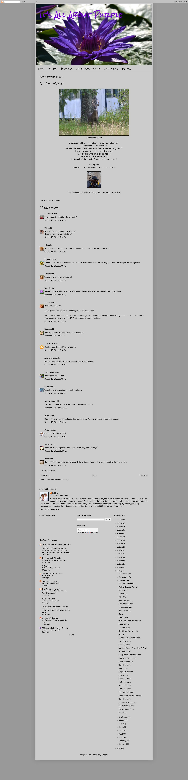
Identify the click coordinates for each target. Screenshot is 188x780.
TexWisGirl (48, 214)
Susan (47, 274)
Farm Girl (48, 259)
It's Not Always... (125, 682)
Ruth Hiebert (49, 372)
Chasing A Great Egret (127, 702)
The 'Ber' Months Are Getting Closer (54, 560)
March (121, 737)
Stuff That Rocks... (126, 600)
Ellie (46, 228)
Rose (46, 459)
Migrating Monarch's (126, 706)
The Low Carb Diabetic (51, 558)
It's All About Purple (81, 14)
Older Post (144, 475)
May (121, 730)
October (122, 580)
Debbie (47, 430)
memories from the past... (51, 583)
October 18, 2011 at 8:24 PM (55, 336)
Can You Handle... (126, 645)
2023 (119, 530)
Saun (46, 387)
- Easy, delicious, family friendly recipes (55, 607)
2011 (119, 571)
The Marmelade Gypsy (51, 589)
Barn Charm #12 (125, 699)
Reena (47, 329)
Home (41, 69)
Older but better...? (49, 581)
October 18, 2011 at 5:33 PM (55, 251)
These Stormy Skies (126, 709)
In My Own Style (48, 599)
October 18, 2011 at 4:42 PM (55, 237)
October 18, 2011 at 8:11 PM (55, 321)
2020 (119, 540)
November (123, 577)
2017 (119, 550)
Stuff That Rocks (125, 689)
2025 (119, 523)
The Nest (51, 69)
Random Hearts (125, 685)
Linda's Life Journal (50, 618)
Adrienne (48, 444)
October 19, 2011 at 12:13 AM (55, 408)
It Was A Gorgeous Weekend (130, 621)
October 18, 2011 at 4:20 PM (55, 220)
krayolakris (49, 343)
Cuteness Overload (126, 692)
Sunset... (122, 634)
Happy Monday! (47, 575)
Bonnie (47, 288)
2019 (119, 544)
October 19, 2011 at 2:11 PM (55, 465)
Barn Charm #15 (125, 611)
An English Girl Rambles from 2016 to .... (56, 545)
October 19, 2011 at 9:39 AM (55, 437)
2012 (119, 567)
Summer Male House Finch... (130, 638)
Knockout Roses (125, 679)
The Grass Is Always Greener (130, 696)
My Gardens (66, 69)
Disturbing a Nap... (126, 607)
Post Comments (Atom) (59, 480)
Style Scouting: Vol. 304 (50, 601)
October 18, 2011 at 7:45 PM (55, 295)
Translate (94, 533)
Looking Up (123, 617)
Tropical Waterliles (126, 672)
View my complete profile (49, 509)
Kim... (121, 614)
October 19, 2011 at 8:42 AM (55, 422)
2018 (119, 547)
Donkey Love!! (124, 628)
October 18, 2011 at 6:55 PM (55, 280)
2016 (119, 554)
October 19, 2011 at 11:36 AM (55, 451)
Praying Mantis (124, 651)
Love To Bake (111, 69)
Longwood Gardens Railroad (130, 655)
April (121, 734)
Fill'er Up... (123, 597)
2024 (119, 527)
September (123, 717)
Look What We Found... (128, 658)
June (121, 727)
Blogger (104, 755)
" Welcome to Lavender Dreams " (55, 628)
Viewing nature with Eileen (53, 573)
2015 (119, 557)
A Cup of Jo (47, 566)
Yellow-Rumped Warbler (128, 587)
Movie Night (123, 590)
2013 (119, 564)
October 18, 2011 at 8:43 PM (55, 350)
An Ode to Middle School (51, 568)
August (122, 720)
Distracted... (123, 594)
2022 (119, 533)
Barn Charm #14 (125, 641)
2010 (119, 748)
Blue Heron (123, 668)
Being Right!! (124, 624)
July (121, 724)
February (123, 741)
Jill (45, 245)
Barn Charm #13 (125, 665)
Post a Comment (48, 470)
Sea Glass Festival (126, 662)
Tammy (47, 302)
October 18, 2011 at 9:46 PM (55, 393)
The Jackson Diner (126, 604)
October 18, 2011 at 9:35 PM (55, 379)
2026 (119, 520)
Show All (71, 635)
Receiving (123, 713)
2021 (119, 537)
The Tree (126, 69)
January (122, 744)
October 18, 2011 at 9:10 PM (55, 364)
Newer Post (44, 475)
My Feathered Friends (88, 69)
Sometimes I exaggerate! (51, 630)
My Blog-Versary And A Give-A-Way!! (133, 648)
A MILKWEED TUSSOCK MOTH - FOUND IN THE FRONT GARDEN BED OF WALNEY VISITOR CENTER (55, 550)
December (123, 574)
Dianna (47, 415)
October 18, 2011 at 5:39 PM (55, 266)
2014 (119, 561)
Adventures (123, 675)
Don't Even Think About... (128, 631)
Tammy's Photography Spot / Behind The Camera (94, 167)
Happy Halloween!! (126, 583)
